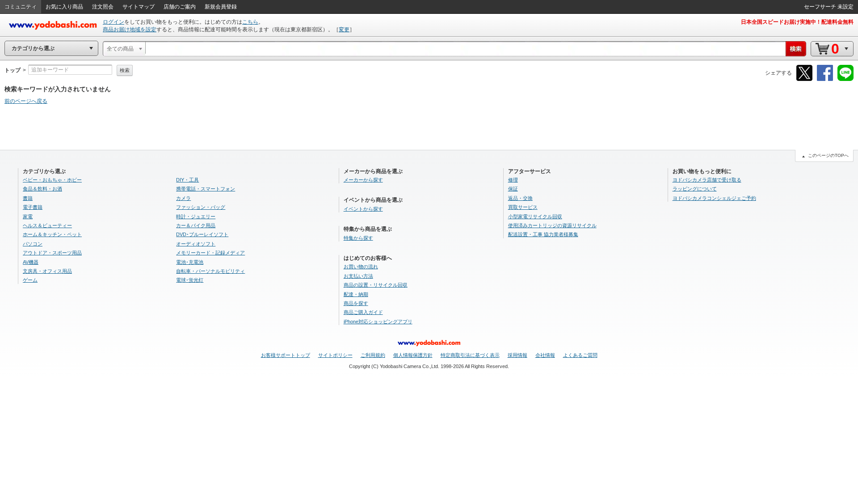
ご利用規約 (373, 355)
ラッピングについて (695, 188)
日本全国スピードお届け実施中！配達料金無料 (797, 22)
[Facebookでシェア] (825, 79)
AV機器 (30, 262)
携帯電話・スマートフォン (205, 188)
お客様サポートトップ (285, 355)
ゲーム (30, 280)
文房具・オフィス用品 (47, 271)
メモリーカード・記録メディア (210, 252)
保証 (513, 188)
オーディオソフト (195, 243)
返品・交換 (520, 198)
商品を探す (356, 303)
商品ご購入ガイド (363, 312)
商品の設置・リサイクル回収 (376, 285)
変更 (344, 29)
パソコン (32, 243)
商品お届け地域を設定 (129, 29)
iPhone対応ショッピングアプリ (378, 321)
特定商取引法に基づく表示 (470, 355)
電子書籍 (32, 207)
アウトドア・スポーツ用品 (52, 252)
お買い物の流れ (361, 266)
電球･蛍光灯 (189, 280)
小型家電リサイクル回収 (535, 216)
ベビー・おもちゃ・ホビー (52, 179)
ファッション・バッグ (200, 207)
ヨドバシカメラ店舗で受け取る (707, 179)
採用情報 (517, 355)
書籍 (28, 198)
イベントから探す (363, 209)
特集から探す (358, 238)
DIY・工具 (187, 179)
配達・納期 (356, 294)
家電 (28, 216)
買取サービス (523, 207)
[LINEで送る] (845, 79)
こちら (250, 22)
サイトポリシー (335, 355)
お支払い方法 (358, 276)
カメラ (183, 198)
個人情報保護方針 (413, 355)
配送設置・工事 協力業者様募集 (543, 234)
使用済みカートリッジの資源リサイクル (552, 225)
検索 (125, 70)
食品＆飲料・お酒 (42, 188)
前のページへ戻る (25, 101)
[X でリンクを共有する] (804, 79)
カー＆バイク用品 (195, 225)
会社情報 (545, 355)
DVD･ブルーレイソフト (202, 234)
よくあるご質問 (580, 355)
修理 (513, 179)
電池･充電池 (189, 262)
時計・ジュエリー (195, 216)
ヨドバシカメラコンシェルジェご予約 (714, 198)
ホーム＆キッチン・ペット (52, 234)
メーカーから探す (363, 179)
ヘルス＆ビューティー (47, 225)
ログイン (113, 22)
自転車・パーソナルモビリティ (210, 271)
